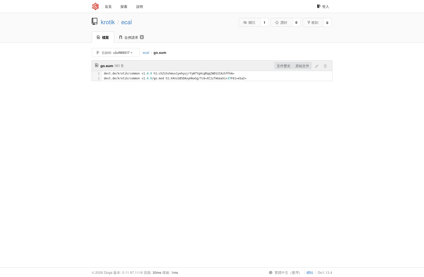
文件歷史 (284, 65)
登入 (325, 6)
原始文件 (302, 65)
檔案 (105, 37)
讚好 (283, 22)
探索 (123, 6)
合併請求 (133, 37)
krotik (108, 22)
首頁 (108, 6)
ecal (126, 22)
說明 (139, 6)
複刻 (314, 22)
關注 (252, 22)
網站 (309, 272)
